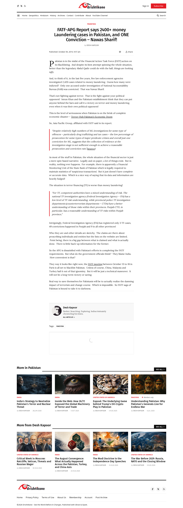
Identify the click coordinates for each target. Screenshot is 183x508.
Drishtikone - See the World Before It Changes (42, 505)
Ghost (77, 505)
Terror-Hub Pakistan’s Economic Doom (91, 116)
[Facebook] (18, 6)
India (19, 397)
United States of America (104, 397)
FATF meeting (95, 264)
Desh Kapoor (93, 45)
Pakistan (91, 24)
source (91, 148)
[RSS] (25, 6)
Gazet (84, 505)
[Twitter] (21, 6)
